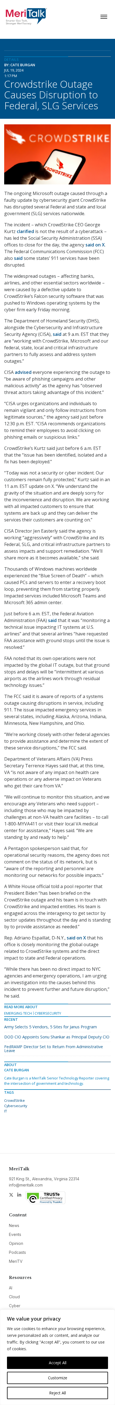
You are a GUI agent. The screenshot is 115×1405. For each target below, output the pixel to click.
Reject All (57, 1392)
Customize (57, 1377)
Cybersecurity (48, 1013)
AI (10, 1287)
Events (15, 1234)
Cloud (14, 1296)
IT (5, 1111)
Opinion (16, 1243)
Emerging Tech (18, 1013)
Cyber (14, 1305)
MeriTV (16, 1261)
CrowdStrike (14, 1100)
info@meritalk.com (26, 1185)
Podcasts (17, 1252)
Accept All (57, 1362)
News (14, 1225)
